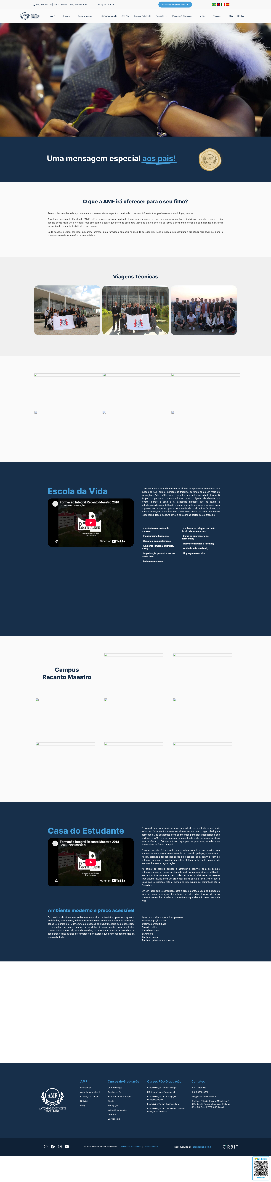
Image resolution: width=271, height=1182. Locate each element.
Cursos (66, 16)
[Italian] (223, 5)
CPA (231, 16)
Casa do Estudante (142, 16)
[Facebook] (53, 1147)
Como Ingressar (85, 16)
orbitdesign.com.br (202, 1146)
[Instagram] (60, 1147)
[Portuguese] (214, 5)
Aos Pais (125, 16)
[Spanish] (227, 5)
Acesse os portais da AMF (173, 4)
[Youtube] (67, 1147)
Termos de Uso (151, 1146)
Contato (240, 16)
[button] (38, 311)
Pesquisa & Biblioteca (181, 16)
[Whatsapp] (46, 1147)
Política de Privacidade (131, 1146)
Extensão (160, 16)
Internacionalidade (109, 16)
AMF (52, 16)
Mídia (202, 16)
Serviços (217, 16)
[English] (219, 5)
